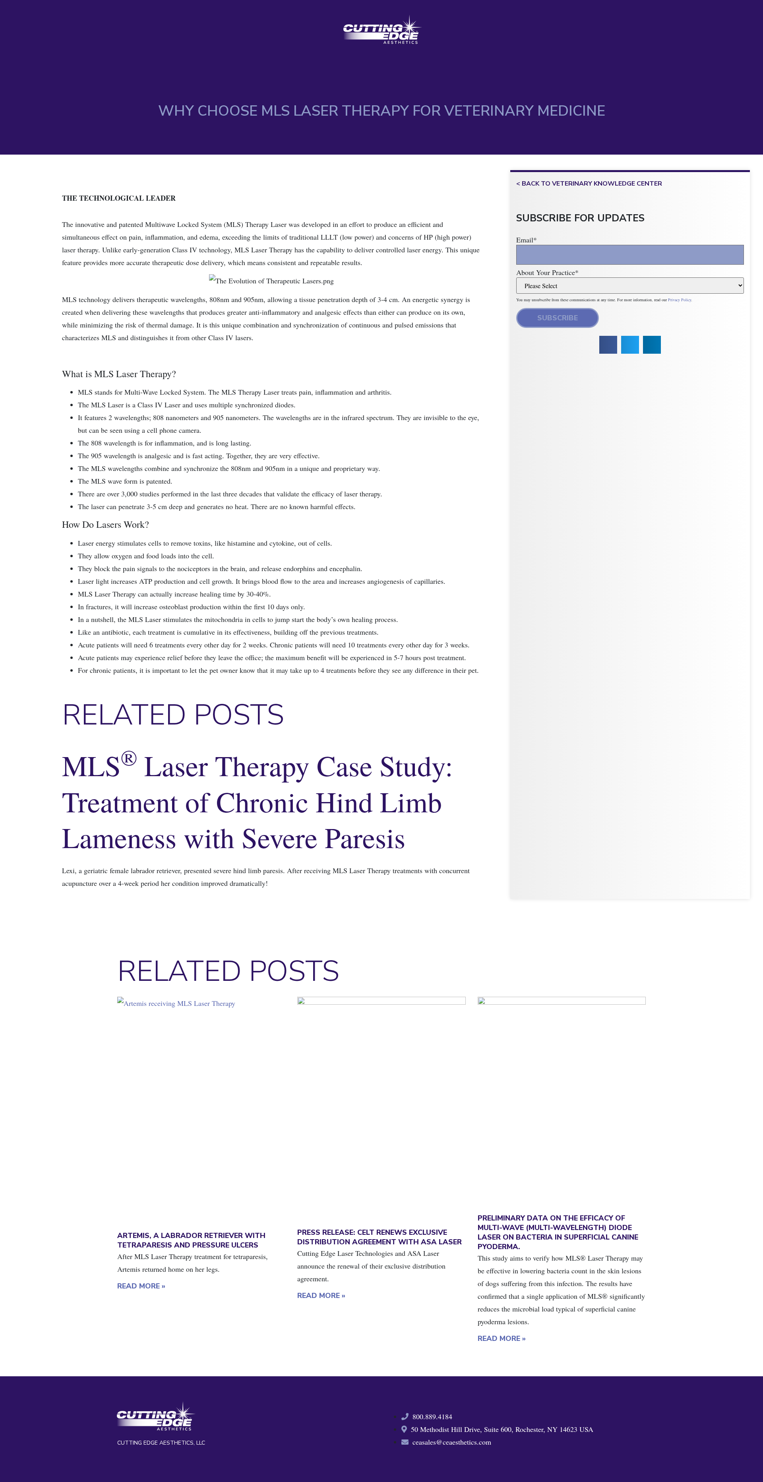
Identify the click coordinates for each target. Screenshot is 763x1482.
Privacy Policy (679, 299)
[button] (608, 345)
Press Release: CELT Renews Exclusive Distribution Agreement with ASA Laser (379, 1237)
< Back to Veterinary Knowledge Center (589, 183)
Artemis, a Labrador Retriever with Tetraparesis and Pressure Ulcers (191, 1240)
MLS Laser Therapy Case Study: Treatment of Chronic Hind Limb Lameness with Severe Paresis (257, 801)
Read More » (141, 1286)
